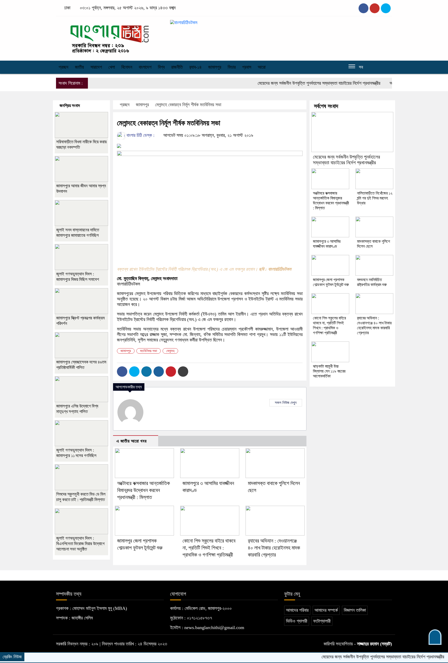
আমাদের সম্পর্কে (326, 610)
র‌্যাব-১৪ (195, 67)
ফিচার (232, 67)
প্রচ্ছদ (63, 67)
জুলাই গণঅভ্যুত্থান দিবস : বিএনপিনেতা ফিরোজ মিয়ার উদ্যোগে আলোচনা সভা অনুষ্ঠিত (80, 544)
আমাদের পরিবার (297, 610)
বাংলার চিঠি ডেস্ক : (140, 135)
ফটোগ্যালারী (322, 621)
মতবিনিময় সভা (148, 351)
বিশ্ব (161, 67)
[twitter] (375, 8)
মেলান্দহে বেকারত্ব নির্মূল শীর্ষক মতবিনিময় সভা (188, 104)
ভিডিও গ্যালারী (296, 621)
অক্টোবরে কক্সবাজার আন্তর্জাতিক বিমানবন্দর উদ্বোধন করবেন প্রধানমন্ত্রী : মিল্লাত (143, 490)
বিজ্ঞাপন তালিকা (355, 610)
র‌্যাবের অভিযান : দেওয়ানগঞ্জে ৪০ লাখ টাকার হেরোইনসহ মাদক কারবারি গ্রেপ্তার (274, 548)
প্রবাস (246, 67)
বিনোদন (126, 67)
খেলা (111, 67)
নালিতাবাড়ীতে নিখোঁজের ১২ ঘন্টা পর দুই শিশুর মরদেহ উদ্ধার (375, 198)
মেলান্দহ (170, 351)
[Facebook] (122, 371)
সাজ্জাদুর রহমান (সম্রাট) (374, 643)
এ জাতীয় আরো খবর (131, 441)
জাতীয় (79, 67)
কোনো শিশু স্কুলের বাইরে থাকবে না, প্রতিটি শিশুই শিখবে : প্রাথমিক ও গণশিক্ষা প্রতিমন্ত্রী (209, 548)
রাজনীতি (177, 67)
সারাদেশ (96, 67)
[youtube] (386, 8)
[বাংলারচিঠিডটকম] (110, 37)
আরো (261, 67)
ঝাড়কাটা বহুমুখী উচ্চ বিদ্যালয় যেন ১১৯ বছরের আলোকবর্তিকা (329, 371)
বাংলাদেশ (145, 67)
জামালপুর (214, 67)
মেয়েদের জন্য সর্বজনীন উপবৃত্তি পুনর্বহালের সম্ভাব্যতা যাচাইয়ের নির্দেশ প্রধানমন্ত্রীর (306, 83)
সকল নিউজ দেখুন (286, 403)
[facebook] (363, 8)
